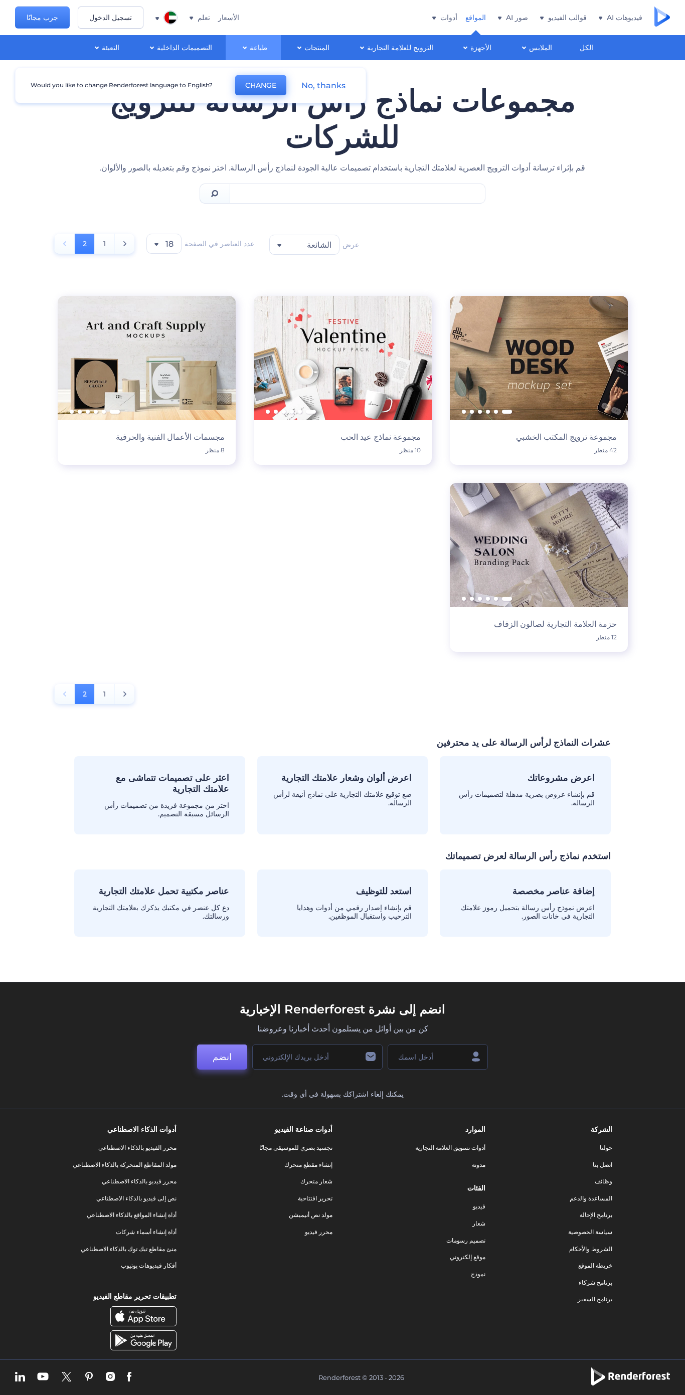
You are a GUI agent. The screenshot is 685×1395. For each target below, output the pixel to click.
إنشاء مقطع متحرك (308, 1164)
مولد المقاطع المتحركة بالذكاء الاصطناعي (125, 1164)
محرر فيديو (318, 1232)
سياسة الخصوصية (590, 1232)
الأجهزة (480, 47)
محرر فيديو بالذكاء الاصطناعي (139, 1181)
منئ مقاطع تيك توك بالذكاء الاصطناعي (129, 1249)
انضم (222, 1057)
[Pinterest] (89, 1377)
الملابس (540, 47)
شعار (478, 1223)
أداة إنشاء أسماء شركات (146, 1232)
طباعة (258, 47)
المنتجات (316, 47)
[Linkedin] (20, 1377)
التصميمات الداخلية (184, 47)
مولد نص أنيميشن (310, 1214)
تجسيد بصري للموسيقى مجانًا (295, 1147)
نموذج (478, 1274)
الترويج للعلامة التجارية (400, 47)
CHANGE (260, 85)
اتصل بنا (602, 1164)
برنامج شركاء (595, 1282)
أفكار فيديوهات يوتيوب (149, 1265)
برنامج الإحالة (596, 1214)
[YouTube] (43, 1377)
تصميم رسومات (465, 1240)
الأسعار (228, 17)
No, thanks (323, 85)
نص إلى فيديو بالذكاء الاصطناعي (136, 1198)
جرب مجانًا (42, 17)
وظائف (603, 1181)
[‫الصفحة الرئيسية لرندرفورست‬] (662, 18)
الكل (586, 47)
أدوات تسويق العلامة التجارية (450, 1147)
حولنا (606, 1147)
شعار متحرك (316, 1181)
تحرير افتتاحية (315, 1198)
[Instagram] (110, 1377)
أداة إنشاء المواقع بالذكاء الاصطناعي (132, 1214)
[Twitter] (66, 1377)
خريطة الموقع (595, 1265)
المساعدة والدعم (591, 1198)
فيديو (479, 1206)
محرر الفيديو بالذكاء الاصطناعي (137, 1147)
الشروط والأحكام (590, 1249)
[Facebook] (129, 1377)
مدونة (478, 1164)
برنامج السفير (595, 1299)
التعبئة (110, 47)
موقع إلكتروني (467, 1257)
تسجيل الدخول (110, 17)
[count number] (124, 244)
